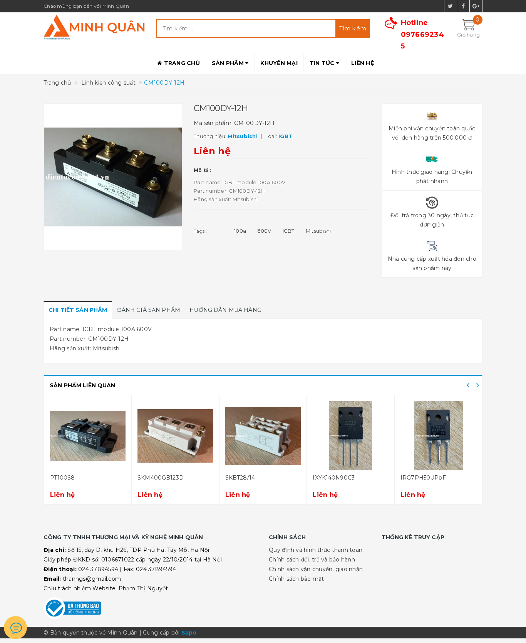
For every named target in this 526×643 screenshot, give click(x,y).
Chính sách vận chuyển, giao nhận (316, 569)
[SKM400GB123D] (175, 435)
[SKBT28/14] (263, 435)
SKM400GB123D (160, 477)
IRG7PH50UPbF (423, 477)
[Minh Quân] (94, 27)
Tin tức (323, 63)
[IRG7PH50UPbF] (438, 435)
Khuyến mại (279, 63)
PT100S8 (62, 477)
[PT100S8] (88, 435)
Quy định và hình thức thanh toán (315, 549)
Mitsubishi (318, 231)
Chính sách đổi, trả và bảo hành (312, 559)
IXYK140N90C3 (334, 477)
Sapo (189, 632)
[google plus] (476, 6)
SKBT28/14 (240, 477)
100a (240, 231)
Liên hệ (362, 63)
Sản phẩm (228, 63)
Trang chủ (181, 63)
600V (264, 231)
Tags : (200, 231)
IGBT (289, 231)
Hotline (422, 34)
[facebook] (463, 6)
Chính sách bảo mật (296, 578)
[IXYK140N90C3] (351, 435)
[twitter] (450, 6)
